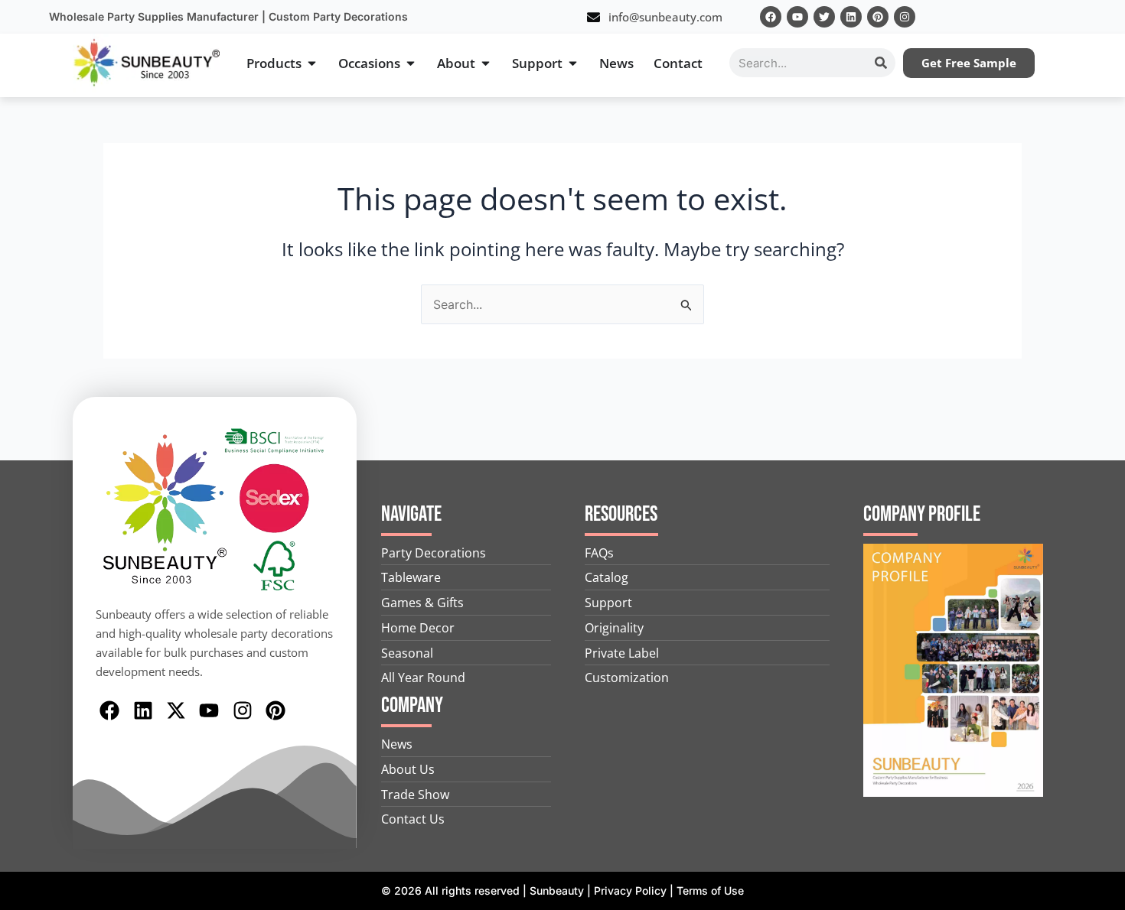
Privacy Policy (630, 890)
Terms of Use (710, 890)
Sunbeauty (557, 890)
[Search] (880, 62)
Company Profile (921, 514)
